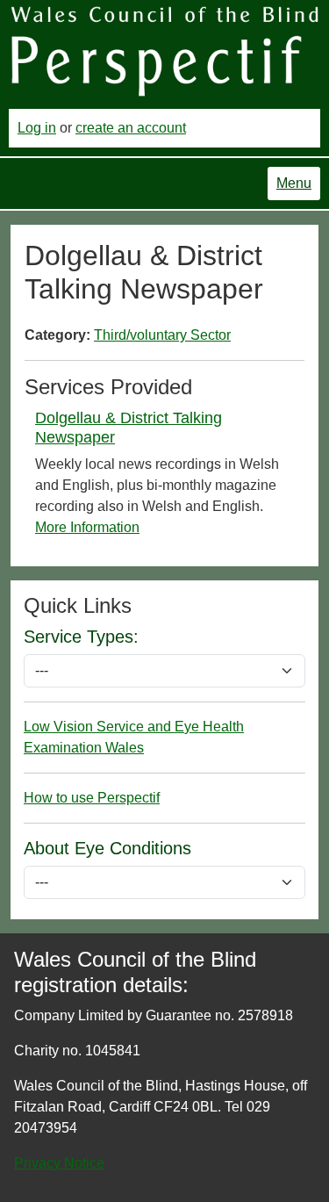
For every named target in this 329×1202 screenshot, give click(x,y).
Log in (37, 127)
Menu (293, 183)
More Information (87, 527)
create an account (130, 127)
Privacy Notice (59, 1162)
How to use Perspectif (92, 797)
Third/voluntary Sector (162, 334)
